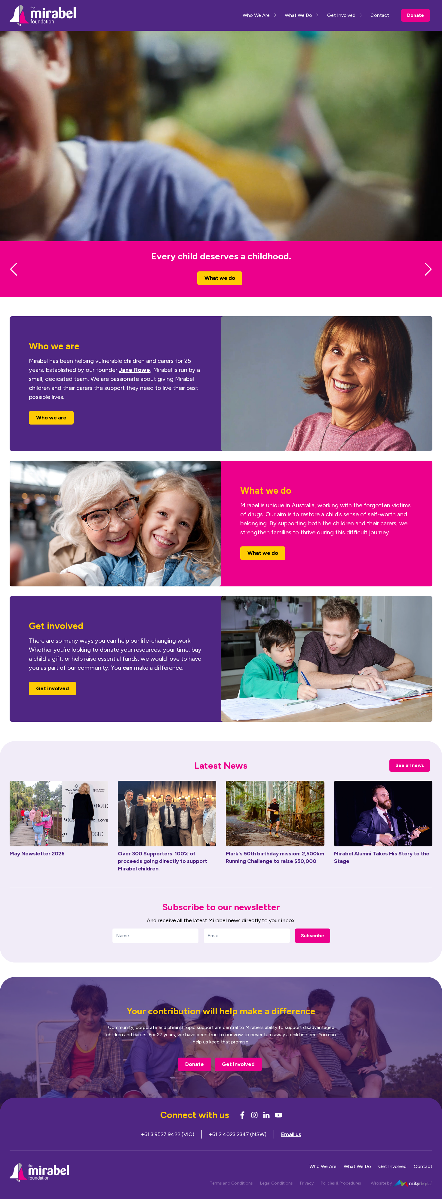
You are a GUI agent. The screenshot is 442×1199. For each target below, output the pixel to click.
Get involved (52, 699)
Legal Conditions (276, 1194)
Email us (291, 1145)
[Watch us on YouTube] (278, 1125)
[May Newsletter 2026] (59, 824)
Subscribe (312, 946)
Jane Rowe (134, 380)
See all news (409, 776)
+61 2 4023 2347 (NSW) (237, 1145)
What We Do (298, 15)
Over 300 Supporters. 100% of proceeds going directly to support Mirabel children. (162, 872)
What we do (262, 564)
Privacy (307, 1194)
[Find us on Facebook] (242, 1125)
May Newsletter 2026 (37, 864)
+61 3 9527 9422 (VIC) (167, 1145)
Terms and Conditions (231, 1194)
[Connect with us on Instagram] (254, 1125)
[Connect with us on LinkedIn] (266, 1125)
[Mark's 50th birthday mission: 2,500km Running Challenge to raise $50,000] (275, 824)
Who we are (220, 289)
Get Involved (341, 15)
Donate (415, 15)
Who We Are (256, 15)
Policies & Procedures (341, 1194)
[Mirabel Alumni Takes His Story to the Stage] (383, 824)
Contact (379, 15)
